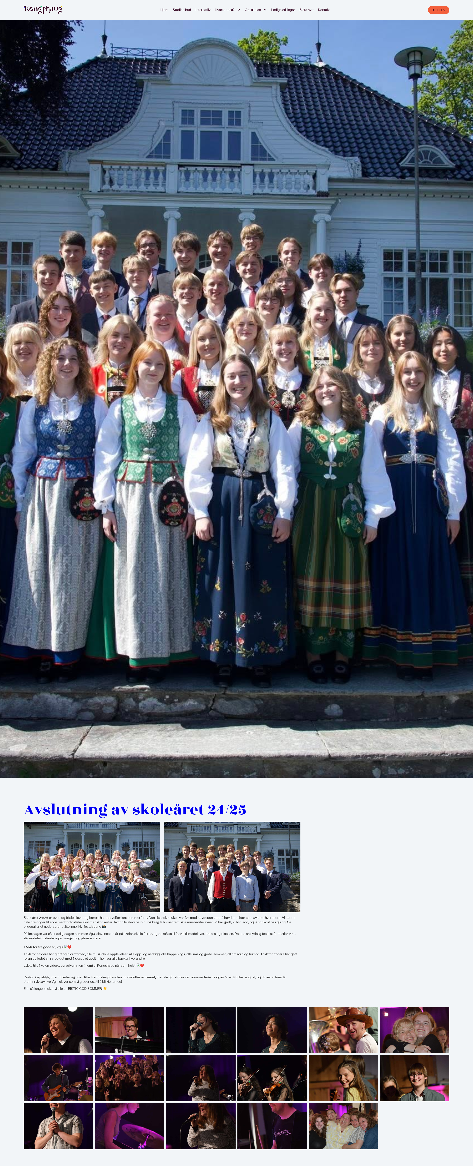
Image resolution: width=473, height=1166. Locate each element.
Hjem (164, 10)
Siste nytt (307, 10)
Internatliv (202, 10)
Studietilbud (182, 10)
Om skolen (253, 10)
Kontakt (324, 10)
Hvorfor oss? (224, 10)
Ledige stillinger (283, 10)
